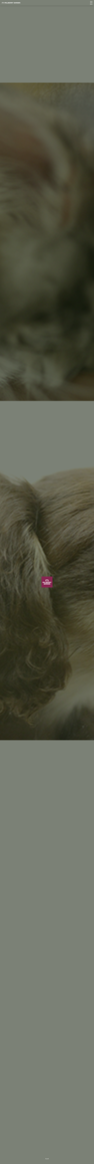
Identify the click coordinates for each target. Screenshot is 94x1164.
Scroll (47, 1158)
